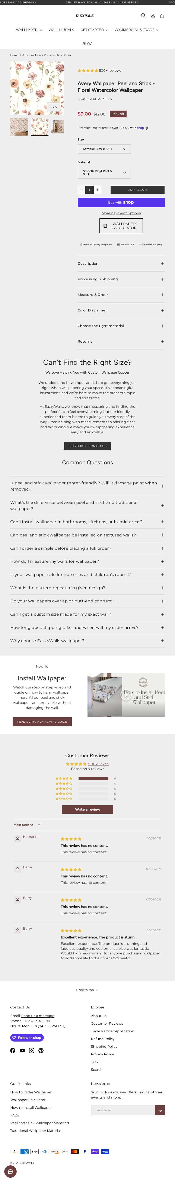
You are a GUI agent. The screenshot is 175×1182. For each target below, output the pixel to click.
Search (97, 1070)
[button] (162, 15)
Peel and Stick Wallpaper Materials (39, 1123)
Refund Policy (103, 1039)
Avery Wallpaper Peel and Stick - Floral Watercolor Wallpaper (48, 55)
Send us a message (37, 1016)
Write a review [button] (87, 809)
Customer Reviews (107, 1023)
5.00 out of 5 (98, 764)
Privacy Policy (102, 1054)
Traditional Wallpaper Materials (36, 1131)
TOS (94, 1062)
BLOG (87, 44)
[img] (71, 839)
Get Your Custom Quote (87, 446)
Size (81, 139)
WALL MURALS (61, 30)
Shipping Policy (104, 1047)
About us (98, 1016)
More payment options (121, 213)
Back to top (85, 990)
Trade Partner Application (112, 1031)
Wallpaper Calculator (27, 1100)
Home (14, 55)
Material (84, 162)
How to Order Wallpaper (30, 1092)
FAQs (14, 1115)
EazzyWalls (27, 1162)
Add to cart (137, 189)
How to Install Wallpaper (31, 1108)
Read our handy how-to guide (42, 721)
